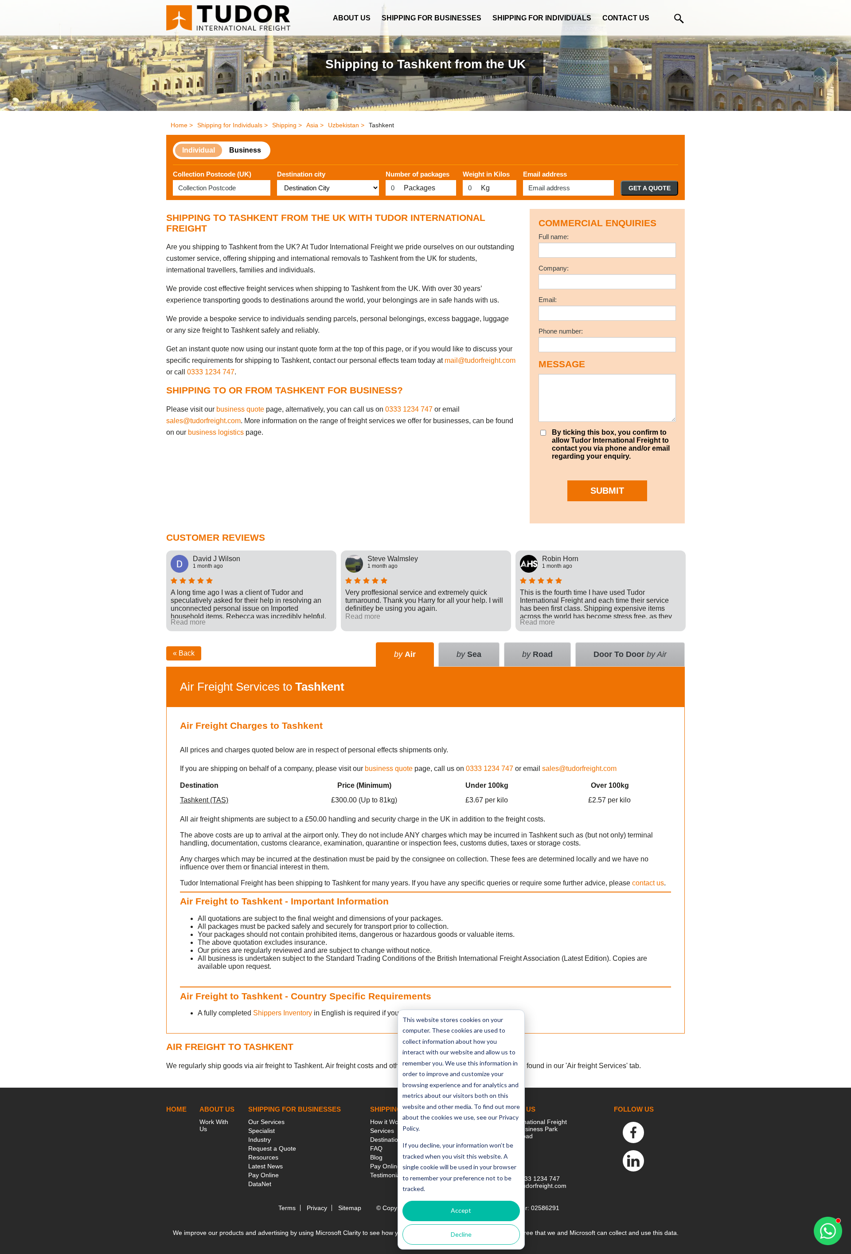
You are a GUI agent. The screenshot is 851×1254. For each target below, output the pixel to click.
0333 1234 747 (210, 372)
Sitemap (349, 1207)
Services (382, 1130)
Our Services (266, 1121)
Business (245, 150)
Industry (259, 1139)
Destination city (301, 174)
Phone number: (561, 331)
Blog (376, 1157)
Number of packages (417, 174)
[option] (251, 590)
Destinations (387, 1139)
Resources (263, 1157)
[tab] (630, 654)
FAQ (376, 1148)
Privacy (317, 1207)
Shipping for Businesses (431, 18)
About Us (352, 18)
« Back (184, 653)
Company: (554, 268)
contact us (648, 883)
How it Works (388, 1121)
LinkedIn (633, 1160)
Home (176, 1109)
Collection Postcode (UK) (212, 174)
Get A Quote (649, 188)
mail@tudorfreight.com (480, 360)
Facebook (633, 1132)
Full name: (554, 236)
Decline (461, 1234)
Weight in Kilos (486, 174)
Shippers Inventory (282, 1013)
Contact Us (625, 18)
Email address (545, 174)
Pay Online (263, 1175)
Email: (548, 299)
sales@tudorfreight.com (203, 421)
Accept (461, 1210)
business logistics (216, 432)
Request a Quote (272, 1148)
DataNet (259, 1183)
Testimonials (387, 1175)
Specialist (261, 1130)
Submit (607, 490)
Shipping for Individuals (541, 18)
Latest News (265, 1166)
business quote (240, 409)
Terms (287, 1207)
